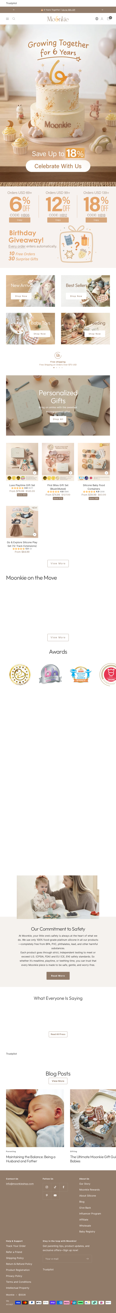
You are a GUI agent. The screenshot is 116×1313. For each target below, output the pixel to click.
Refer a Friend (14, 1251)
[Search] (13, 18)
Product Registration (18, 1269)
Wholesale (85, 1225)
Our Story (84, 1183)
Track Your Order (16, 1245)
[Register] (87, 1259)
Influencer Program (90, 1213)
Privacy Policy (14, 1275)
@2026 (22, 1294)
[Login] (102, 18)
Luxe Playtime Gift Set (22, 485)
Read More (58, 975)
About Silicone (87, 1195)
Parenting (11, 1151)
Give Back (85, 1207)
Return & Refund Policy (19, 1263)
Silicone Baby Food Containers (94, 487)
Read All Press (58, 1034)
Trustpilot (11, 3)
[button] (97, 18)
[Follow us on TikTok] (55, 1187)
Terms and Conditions (18, 1281)
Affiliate (83, 1219)
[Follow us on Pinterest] (47, 1195)
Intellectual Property (17, 1287)
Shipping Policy (15, 1258)
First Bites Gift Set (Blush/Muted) (57, 487)
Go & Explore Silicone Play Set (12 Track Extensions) (22, 544)
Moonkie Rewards (89, 1189)
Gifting (73, 1151)
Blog (81, 1201)
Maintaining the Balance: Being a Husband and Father (30, 1158)
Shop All (58, 419)
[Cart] (108, 18)
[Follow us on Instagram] (47, 1187)
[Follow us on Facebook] (63, 1187)
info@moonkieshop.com (20, 1183)
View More (58, 563)
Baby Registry (87, 1231)
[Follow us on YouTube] (55, 1195)
